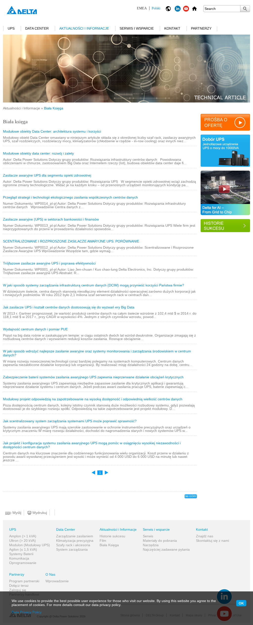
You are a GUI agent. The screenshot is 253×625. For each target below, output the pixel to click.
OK (241, 603)
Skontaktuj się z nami (212, 541)
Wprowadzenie (57, 581)
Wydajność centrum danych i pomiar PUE (35, 329)
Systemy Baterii (21, 554)
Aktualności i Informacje (84, 28)
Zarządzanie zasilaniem (74, 536)
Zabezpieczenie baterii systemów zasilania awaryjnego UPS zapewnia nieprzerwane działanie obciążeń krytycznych (93, 377)
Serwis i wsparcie (137, 28)
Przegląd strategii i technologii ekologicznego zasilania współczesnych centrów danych (70, 197)
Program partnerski (24, 581)
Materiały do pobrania (160, 541)
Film (103, 541)
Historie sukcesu (112, 536)
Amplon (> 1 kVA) (22, 536)
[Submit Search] (245, 8)
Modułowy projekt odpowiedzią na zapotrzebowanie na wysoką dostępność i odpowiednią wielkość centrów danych (92, 399)
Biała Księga (109, 545)
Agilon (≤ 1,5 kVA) (23, 549)
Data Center (37, 28)
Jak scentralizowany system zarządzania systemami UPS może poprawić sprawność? (70, 421)
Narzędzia (151, 545)
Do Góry (191, 496)
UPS (11, 28)
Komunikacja (19, 558)
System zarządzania (72, 549)
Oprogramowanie (22, 563)
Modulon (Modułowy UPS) (29, 545)
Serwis (148, 536)
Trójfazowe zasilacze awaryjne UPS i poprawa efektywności (49, 263)
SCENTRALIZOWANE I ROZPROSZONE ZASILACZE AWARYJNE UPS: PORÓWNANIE (71, 241)
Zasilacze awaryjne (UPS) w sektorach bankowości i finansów (51, 219)
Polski (148, 8)
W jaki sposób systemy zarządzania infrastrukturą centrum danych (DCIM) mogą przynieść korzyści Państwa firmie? (93, 285)
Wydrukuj (39, 513)
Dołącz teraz (19, 585)
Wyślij (16, 513)
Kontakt (172, 28)
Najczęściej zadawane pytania (166, 549)
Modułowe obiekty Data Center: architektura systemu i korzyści (52, 131)
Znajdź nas (204, 536)
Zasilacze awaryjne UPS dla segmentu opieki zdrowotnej (47, 175)
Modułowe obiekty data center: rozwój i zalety (38, 153)
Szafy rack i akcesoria (73, 545)
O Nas (50, 574)
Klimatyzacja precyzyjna (74, 541)
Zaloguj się (17, 590)
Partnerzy (201, 28)
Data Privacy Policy (27, 612)
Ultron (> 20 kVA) (22, 541)
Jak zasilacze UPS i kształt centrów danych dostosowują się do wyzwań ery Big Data (68, 307)
